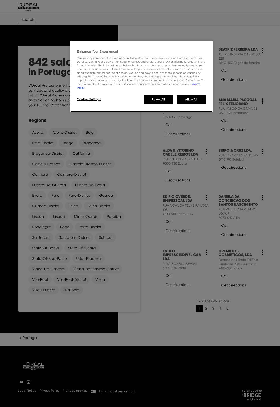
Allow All (191, 99)
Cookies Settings (89, 99)
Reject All (158, 99)
